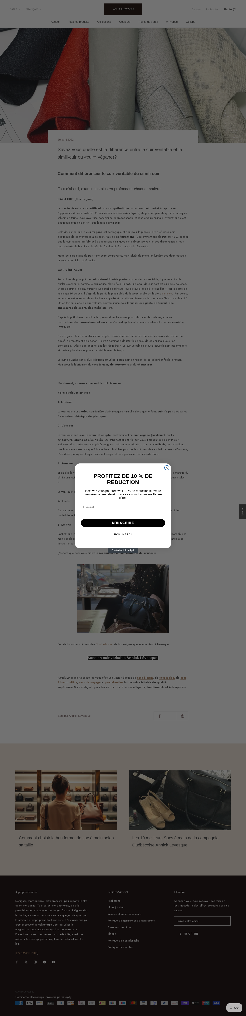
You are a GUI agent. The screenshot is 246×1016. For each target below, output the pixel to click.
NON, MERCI (123, 534)
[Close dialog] (167, 467)
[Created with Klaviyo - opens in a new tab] (123, 550)
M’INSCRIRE (123, 522)
